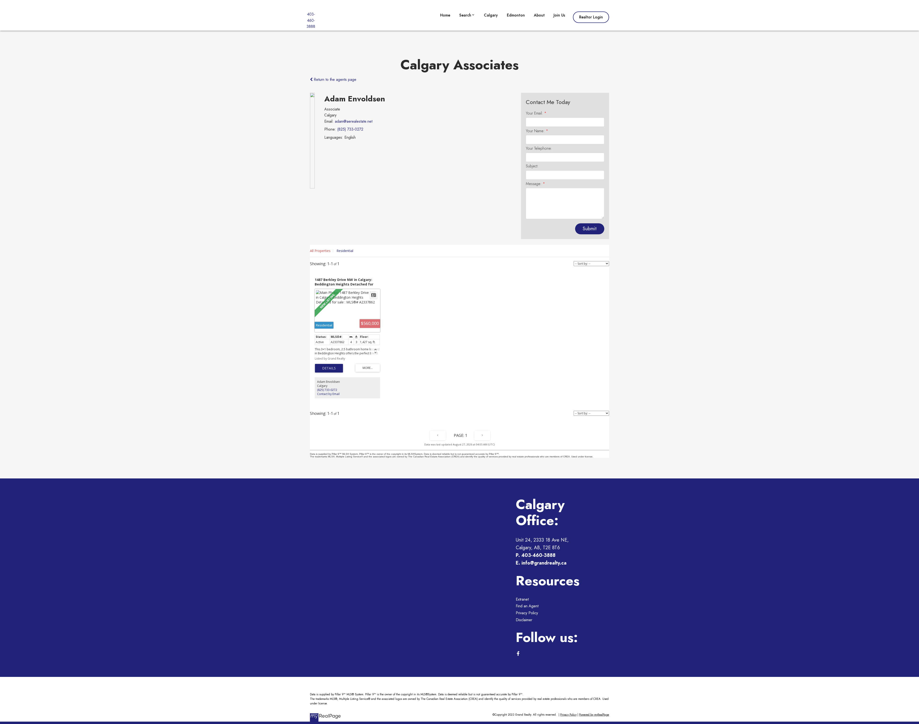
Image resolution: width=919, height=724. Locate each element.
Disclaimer (524, 620)
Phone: (330, 129)
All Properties (320, 250)
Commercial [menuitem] (471, 41)
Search (465, 15)
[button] (591, 17)
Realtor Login (591, 17)
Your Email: (535, 113)
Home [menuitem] (445, 15)
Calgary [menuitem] (491, 15)
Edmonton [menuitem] (516, 15)
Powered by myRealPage (594, 715)
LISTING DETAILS (329, 368)
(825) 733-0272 (350, 129)
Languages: (333, 137)
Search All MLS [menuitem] (474, 53)
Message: (534, 183)
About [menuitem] (539, 15)
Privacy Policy (527, 613)
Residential (344, 250)
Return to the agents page (334, 79)
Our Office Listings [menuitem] (477, 30)
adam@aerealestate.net (353, 121)
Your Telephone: (539, 148)
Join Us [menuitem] (559, 15)
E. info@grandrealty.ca (541, 562)
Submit (590, 228)
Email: (329, 121)
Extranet (522, 599)
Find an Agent (527, 606)
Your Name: (536, 131)
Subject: (532, 166)
